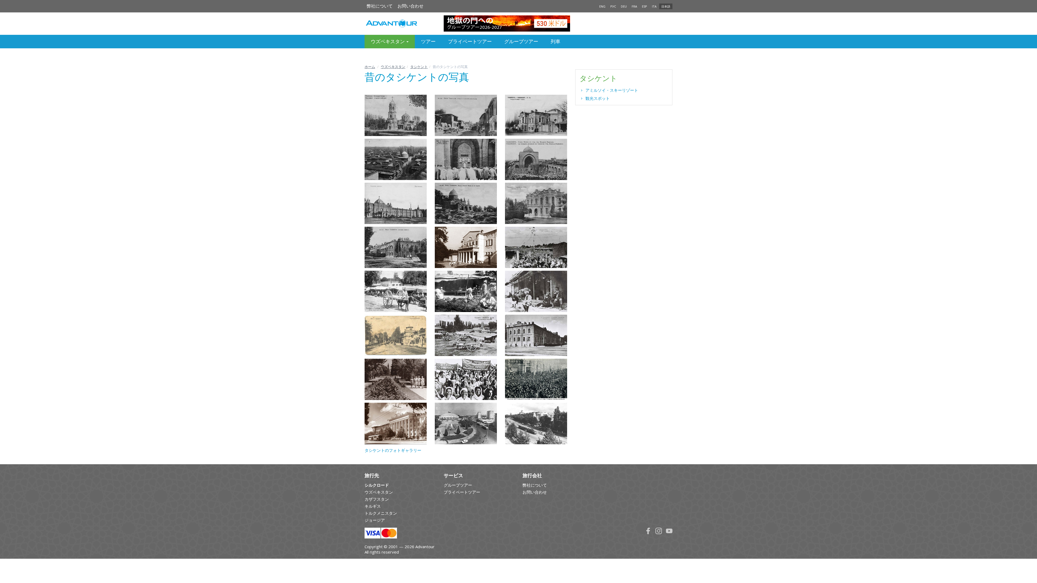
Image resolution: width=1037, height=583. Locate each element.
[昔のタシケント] (396, 115)
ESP (644, 6)
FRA (634, 6)
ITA (654, 6)
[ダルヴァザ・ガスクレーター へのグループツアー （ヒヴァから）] (519, 23)
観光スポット (597, 98)
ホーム (370, 66)
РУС (613, 6)
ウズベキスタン (393, 66)
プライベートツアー (470, 41)
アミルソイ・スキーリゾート (611, 90)
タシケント (419, 66)
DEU (624, 6)
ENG (602, 6)
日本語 (665, 6)
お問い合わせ (410, 6)
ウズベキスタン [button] (388, 41)
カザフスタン (377, 499)
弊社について (380, 6)
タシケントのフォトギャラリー (393, 450)
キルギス (373, 506)
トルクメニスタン (381, 513)
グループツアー (521, 41)
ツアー (428, 41)
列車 (555, 41)
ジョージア (375, 520)
